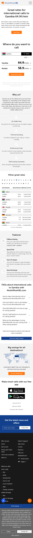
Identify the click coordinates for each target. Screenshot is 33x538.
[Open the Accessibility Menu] (3, 501)
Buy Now (17, 32)
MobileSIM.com (22, 455)
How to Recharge (8, 498)
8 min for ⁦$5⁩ (27, 194)
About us (4, 457)
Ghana (7, 223)
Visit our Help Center (16, 338)
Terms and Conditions (7, 454)
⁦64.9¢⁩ (19, 202)
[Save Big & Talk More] (16, 358)
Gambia (8, 199)
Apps (4, 487)
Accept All (24, 531)
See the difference (17, 373)
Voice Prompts (12, 260)
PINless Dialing (12, 239)
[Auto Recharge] (3, 271)
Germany (8, 215)
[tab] (2, 180)
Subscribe (25, 428)
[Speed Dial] (3, 251)
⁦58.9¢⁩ (19, 204)
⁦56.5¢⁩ (19, 196)
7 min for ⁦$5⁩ (27, 202)
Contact (20, 447)
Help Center (21, 444)
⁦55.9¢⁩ (19, 194)
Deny (8, 531)
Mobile (4, 196)
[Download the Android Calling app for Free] (16, 396)
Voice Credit (4, 469)
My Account (4, 447)
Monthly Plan (6, 478)
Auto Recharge (12, 270)
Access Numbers (7, 484)
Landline (4, 194)
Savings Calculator (8, 489)
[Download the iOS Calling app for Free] (16, 390)
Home (3, 444)
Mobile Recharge (6, 492)
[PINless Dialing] (3, 240)
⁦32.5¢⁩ (19, 210)
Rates (4, 475)
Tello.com (20, 453)
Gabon (8, 192)
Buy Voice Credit (16, 74)
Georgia (8, 207)
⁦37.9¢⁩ (19, 212)
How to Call (6, 481)
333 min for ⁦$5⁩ (26, 217)
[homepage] (15, 3)
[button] (30, 3)
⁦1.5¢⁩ (19, 217)
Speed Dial (10, 250)
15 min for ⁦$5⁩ (27, 210)
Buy (4, 472)
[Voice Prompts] (3, 261)
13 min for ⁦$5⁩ (27, 212)
